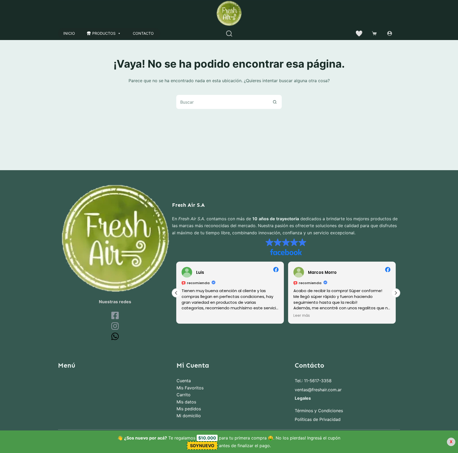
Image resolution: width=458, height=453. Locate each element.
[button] (396, 293)
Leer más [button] (301, 315)
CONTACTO (143, 33)
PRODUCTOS (104, 33)
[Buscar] (229, 33)
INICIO (69, 33)
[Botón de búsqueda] (275, 102)
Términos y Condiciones (319, 410)
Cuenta (184, 380)
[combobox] (222, 102)
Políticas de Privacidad (318, 419)
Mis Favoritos (190, 387)
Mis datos (186, 401)
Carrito (184, 394)
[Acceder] (389, 33)
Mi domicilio (189, 415)
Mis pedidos (189, 408)
